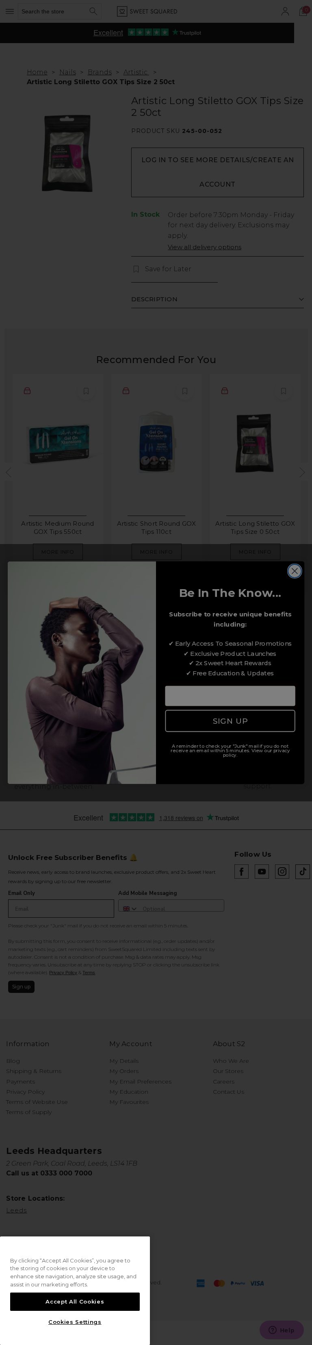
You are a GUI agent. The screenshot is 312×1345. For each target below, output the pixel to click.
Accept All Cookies (75, 1301)
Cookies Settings (75, 1322)
